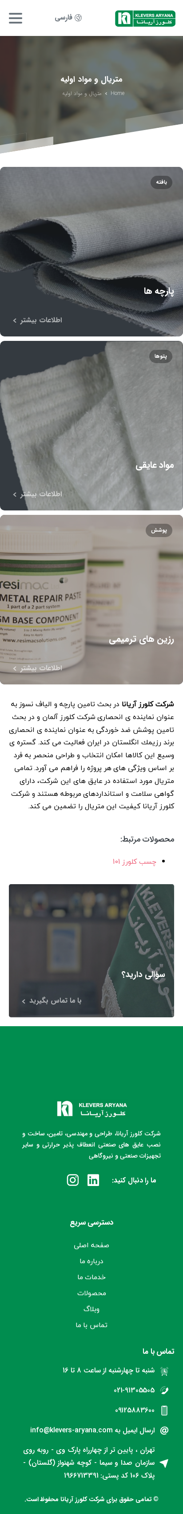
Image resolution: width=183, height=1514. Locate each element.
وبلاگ (91, 1309)
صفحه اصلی (91, 1245)
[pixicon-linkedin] (93, 1181)
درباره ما (92, 1261)
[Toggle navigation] (15, 18)
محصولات (91, 1293)
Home (117, 93)
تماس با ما (92, 1325)
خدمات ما (91, 1277)
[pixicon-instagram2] (73, 1181)
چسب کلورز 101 (134, 861)
